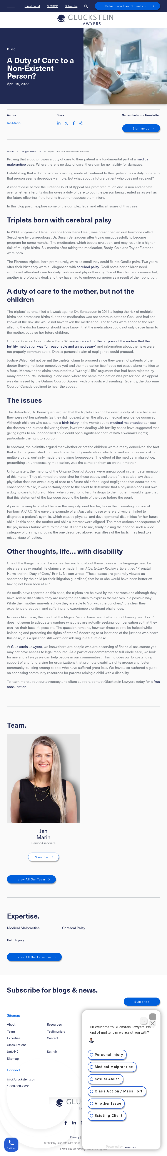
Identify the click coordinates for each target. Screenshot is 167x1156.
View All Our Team (31, 879)
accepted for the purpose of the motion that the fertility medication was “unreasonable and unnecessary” (78, 343)
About (11, 1024)
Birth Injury (15, 939)
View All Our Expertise (34, 957)
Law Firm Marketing (72, 1149)
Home (10, 151)
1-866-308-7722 (18, 1086)
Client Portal (32, 6)
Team (11, 1031)
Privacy (74, 1137)
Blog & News (29, 151)
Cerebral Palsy (73, 927)
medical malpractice (126, 422)
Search (52, 1051)
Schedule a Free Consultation (127, 6)
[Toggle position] (143, 1020)
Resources (54, 1024)
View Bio (41, 857)
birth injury (70, 422)
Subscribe (71, 6)
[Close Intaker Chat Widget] (152, 1016)
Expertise (13, 1038)
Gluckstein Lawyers (26, 646)
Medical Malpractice (23, 927)
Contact (52, 1038)
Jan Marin (43, 834)
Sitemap (13, 1058)
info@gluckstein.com (21, 1079)
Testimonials (56, 1031)
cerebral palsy (88, 266)
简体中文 (52, 6)
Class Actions (16, 1044)
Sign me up (141, 128)
